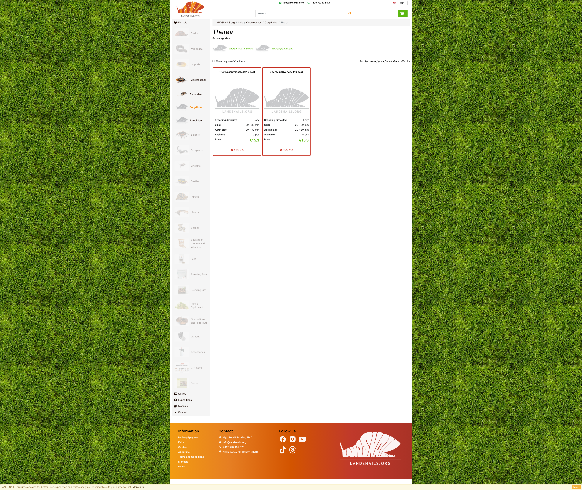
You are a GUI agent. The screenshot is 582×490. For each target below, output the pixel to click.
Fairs (181, 442)
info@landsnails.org (293, 2)
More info (138, 486)
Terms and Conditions (191, 456)
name (373, 61)
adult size (391, 61)
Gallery (181, 393)
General (182, 412)
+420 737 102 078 (321, 2)
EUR (402, 3)
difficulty (405, 61)
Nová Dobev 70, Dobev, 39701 (240, 451)
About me (184, 451)
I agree (576, 487)
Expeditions (184, 399)
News (181, 466)
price (381, 61)
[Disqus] (311, 201)
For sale (182, 22)
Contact (183, 447)
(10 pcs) (237, 71)
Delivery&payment (188, 437)
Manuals (182, 405)
